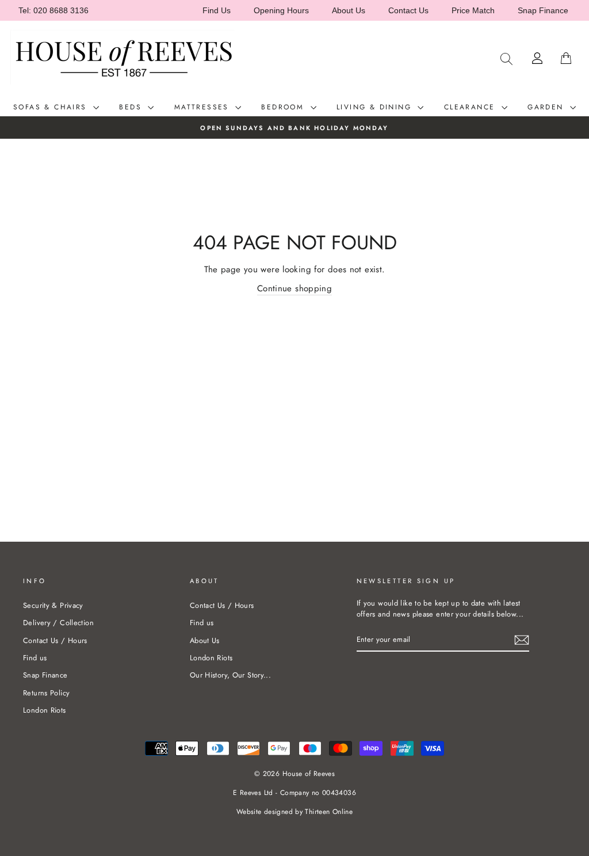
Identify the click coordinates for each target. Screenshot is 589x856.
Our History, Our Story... (230, 674)
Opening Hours (281, 10)
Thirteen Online (329, 811)
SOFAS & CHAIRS (51, 107)
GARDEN (547, 107)
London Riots (44, 710)
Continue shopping (294, 288)
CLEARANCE (471, 107)
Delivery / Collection (58, 622)
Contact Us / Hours (55, 640)
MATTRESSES (203, 107)
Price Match (473, 10)
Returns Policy (46, 692)
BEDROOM (284, 107)
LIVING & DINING (375, 107)
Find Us (216, 10)
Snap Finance (543, 10)
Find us (35, 657)
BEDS (132, 107)
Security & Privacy (53, 605)
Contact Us (408, 10)
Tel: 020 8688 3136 (53, 10)
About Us (348, 10)
